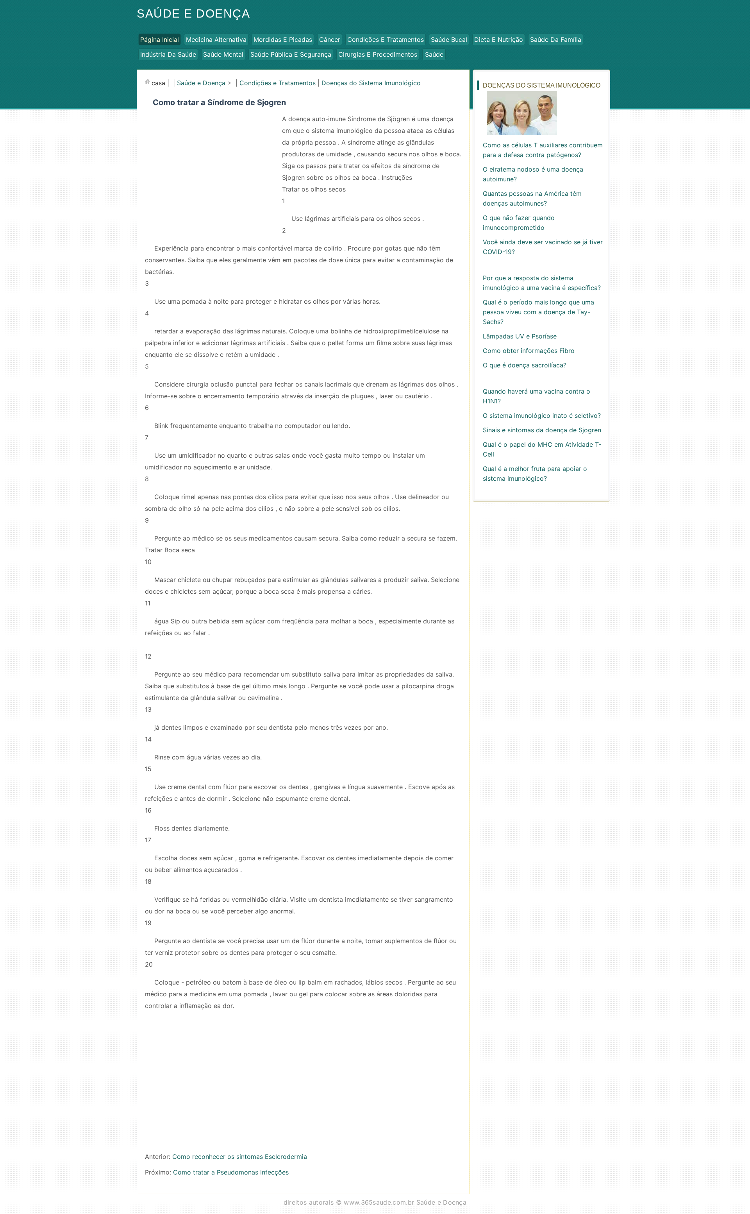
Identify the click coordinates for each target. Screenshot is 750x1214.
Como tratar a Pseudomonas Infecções (231, 1172)
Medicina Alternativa (216, 39)
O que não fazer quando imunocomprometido (519, 222)
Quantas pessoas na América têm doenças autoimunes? (532, 198)
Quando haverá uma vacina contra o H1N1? (536, 396)
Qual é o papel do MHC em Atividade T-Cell (542, 449)
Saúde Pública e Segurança (290, 54)
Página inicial (159, 39)
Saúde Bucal (449, 39)
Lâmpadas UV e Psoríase (520, 336)
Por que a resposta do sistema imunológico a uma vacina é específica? (542, 283)
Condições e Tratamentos (385, 39)
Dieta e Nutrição (498, 39)
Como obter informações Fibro (529, 351)
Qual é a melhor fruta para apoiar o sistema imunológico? (535, 473)
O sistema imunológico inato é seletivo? (542, 415)
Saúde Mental (223, 54)
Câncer (329, 39)
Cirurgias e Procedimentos (377, 54)
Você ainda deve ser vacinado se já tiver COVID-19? (543, 247)
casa (158, 83)
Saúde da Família (555, 39)
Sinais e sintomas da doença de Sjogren (542, 430)
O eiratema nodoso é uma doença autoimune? (533, 174)
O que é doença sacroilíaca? (524, 365)
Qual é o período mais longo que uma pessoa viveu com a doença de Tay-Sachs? (538, 312)
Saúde (434, 54)
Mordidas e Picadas (283, 39)
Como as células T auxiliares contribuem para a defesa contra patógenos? (543, 150)
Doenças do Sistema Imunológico (371, 83)
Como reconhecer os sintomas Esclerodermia (239, 1156)
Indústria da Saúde (168, 54)
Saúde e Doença (193, 13)
